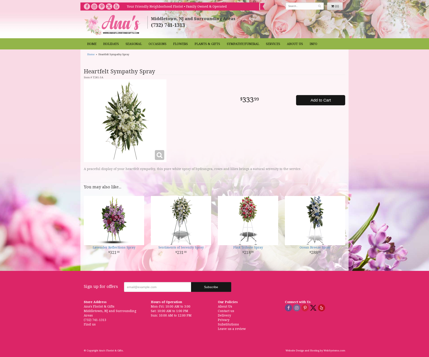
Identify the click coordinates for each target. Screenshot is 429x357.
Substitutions (228, 324)
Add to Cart (321, 100)
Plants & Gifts (207, 44)
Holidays (111, 44)
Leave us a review (232, 329)
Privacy (223, 320)
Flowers (180, 44)
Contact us (226, 311)
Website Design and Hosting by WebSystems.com (315, 350)
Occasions (157, 44)
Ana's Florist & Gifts (113, 25)
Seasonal (134, 44)
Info (313, 44)
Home (92, 44)
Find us (90, 324)
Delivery (224, 315)
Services (273, 44)
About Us (295, 44)
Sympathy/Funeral (243, 44)
